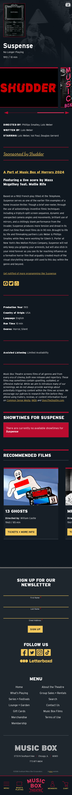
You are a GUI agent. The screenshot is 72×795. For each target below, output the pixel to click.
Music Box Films (52, 711)
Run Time (9, 323)
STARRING (10, 135)
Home (19, 687)
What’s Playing (19, 693)
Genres (7, 329)
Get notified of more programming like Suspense (29, 273)
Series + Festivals (19, 699)
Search (53, 699)
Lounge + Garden (19, 705)
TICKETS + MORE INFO (21, 531)
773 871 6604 (36, 761)
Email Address (35, 620)
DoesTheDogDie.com (53, 400)
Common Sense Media (18, 400)
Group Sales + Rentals (53, 693)
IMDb (34, 400)
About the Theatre (53, 687)
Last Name (34, 609)
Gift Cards (19, 711)
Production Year (12, 307)
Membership (19, 723)
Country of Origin (13, 312)
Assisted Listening (14, 352)
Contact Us (52, 705)
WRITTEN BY (11, 130)
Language (9, 318)
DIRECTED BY (12, 124)
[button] (6, 785)
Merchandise (19, 717)
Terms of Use (53, 717)
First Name (35, 598)
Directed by (12, 518)
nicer (51, 771)
